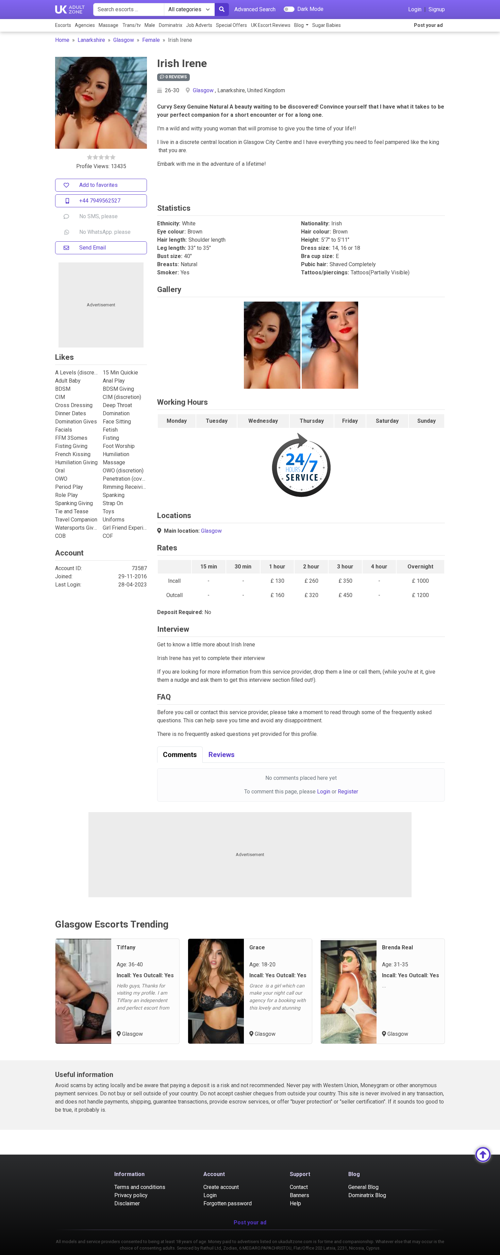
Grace (257, 947)
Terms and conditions (139, 1187)
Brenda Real (397, 947)
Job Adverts (199, 25)
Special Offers (231, 25)
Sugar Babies (326, 25)
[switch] (289, 9)
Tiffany (126, 947)
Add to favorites (98, 185)
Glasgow (123, 40)
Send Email (92, 247)
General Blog (363, 1187)
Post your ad (428, 25)
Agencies (85, 25)
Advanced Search (255, 9)
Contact (299, 1187)
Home (62, 40)
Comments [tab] (180, 755)
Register (348, 791)
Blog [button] (299, 25)
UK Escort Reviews (270, 25)
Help (295, 1203)
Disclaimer (127, 1203)
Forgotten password (227, 1203)
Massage (108, 25)
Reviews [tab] (222, 755)
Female (151, 40)
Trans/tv (131, 25)
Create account (221, 1187)
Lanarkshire (91, 40)
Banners (299, 1195)
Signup (437, 9)
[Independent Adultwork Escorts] (70, 9)
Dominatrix (170, 25)
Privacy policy (131, 1195)
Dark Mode (310, 9)
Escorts (63, 25)
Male (150, 25)
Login (414, 9)
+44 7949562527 (99, 200)
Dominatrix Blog (367, 1195)
